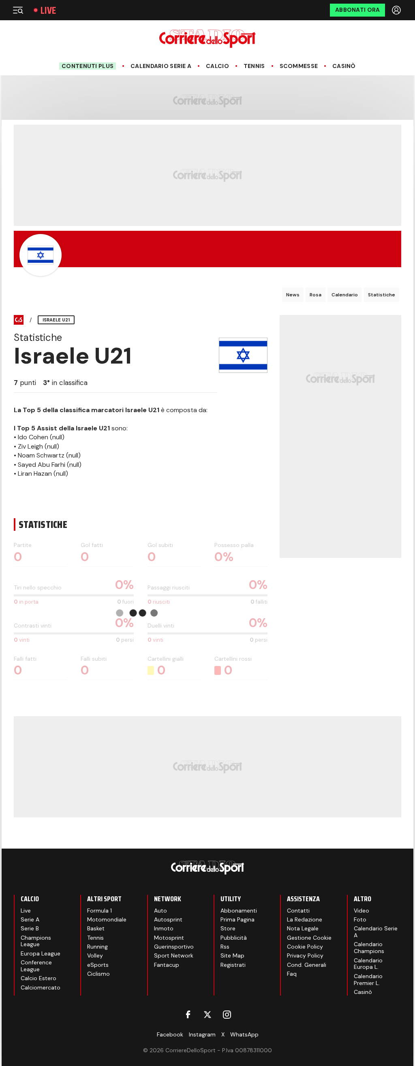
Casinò (344, 66)
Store (227, 928)
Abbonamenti (238, 910)
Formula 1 (99, 910)
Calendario (345, 295)
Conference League (36, 966)
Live (48, 10)
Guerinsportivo (174, 946)
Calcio (217, 66)
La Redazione (304, 919)
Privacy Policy (305, 955)
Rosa (315, 295)
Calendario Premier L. (368, 979)
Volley (95, 955)
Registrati (233, 964)
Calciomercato (40, 987)
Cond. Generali (306, 964)
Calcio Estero (38, 978)
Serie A (30, 919)
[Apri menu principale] (18, 10)
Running (97, 946)
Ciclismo (98, 973)
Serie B (30, 928)
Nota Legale (303, 928)
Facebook (170, 1034)
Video (361, 910)
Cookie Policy (305, 946)
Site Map (232, 955)
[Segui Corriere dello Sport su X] (207, 1014)
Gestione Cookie (309, 937)
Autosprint (168, 919)
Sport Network (173, 955)
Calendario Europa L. (368, 964)
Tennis (254, 66)
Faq (292, 973)
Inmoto (163, 928)
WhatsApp (244, 1034)
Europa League (40, 953)
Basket (96, 928)
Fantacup (166, 964)
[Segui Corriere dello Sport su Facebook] (188, 1014)
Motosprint (169, 937)
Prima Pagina (237, 919)
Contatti (298, 910)
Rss (224, 946)
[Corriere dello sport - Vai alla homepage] (207, 39)
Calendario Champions (369, 947)
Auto (160, 910)
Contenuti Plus (87, 66)
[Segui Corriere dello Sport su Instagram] (227, 1014)
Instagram (202, 1034)
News (292, 295)
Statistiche (381, 295)
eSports (98, 964)
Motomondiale (106, 919)
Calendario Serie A (160, 66)
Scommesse (299, 66)
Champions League (36, 941)
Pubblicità (233, 937)
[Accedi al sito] (397, 10)
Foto (360, 919)
